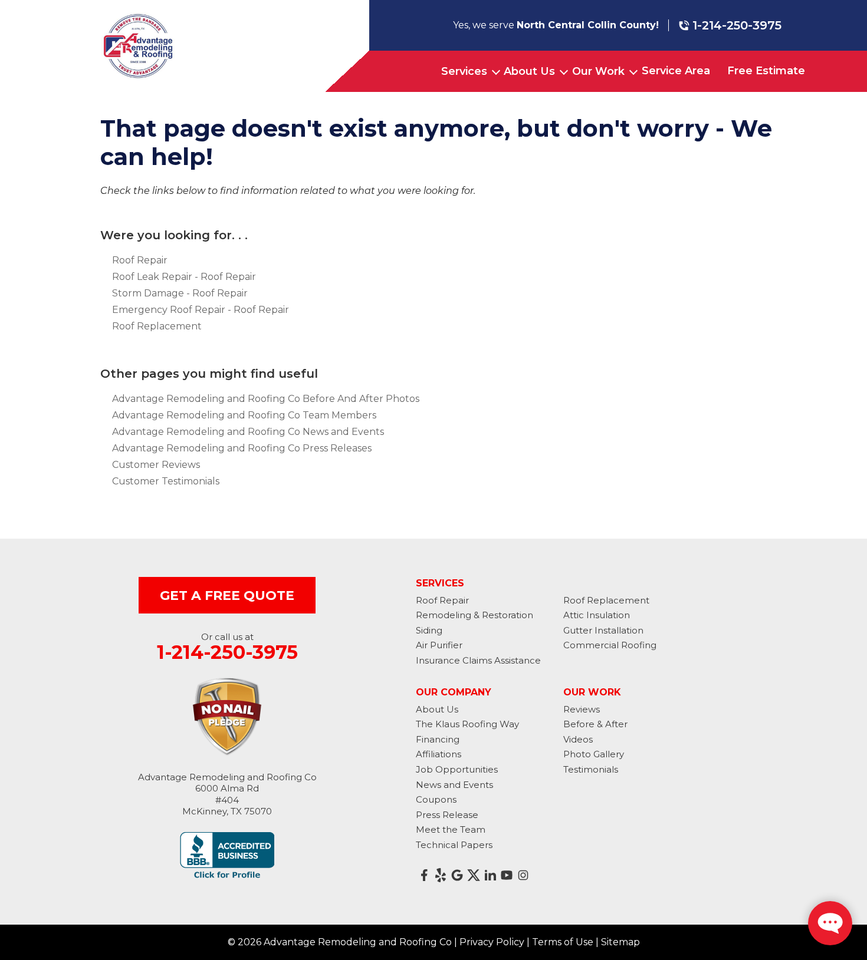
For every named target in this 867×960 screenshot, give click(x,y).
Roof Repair (140, 260)
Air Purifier (439, 645)
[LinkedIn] (490, 875)
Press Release (447, 814)
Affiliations (438, 754)
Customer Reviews (156, 464)
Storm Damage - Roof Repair (180, 293)
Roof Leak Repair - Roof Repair (184, 276)
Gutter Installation (603, 630)
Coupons (436, 799)
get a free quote (227, 595)
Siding (429, 630)
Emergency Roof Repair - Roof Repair (200, 309)
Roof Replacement (157, 326)
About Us (529, 71)
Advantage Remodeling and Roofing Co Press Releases (242, 448)
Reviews (581, 709)
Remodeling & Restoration (474, 615)
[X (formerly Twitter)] (474, 875)
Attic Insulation (596, 615)
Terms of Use (562, 942)
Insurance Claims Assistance (478, 660)
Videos (578, 739)
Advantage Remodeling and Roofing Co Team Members (244, 415)
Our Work (598, 71)
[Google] (457, 875)
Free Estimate (766, 70)
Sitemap (620, 942)
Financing (437, 739)
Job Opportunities (457, 769)
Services (464, 71)
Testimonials (590, 769)
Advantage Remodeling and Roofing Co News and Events (248, 431)
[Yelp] (441, 875)
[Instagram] (523, 875)
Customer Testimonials (165, 481)
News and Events (454, 784)
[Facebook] (424, 875)
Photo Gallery (593, 754)
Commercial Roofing (609, 645)
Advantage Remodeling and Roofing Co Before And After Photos (265, 398)
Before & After (595, 724)
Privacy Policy (491, 942)
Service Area (676, 70)
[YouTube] (507, 875)
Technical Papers (454, 844)
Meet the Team (450, 829)
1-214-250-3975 (736, 25)
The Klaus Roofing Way (467, 724)
